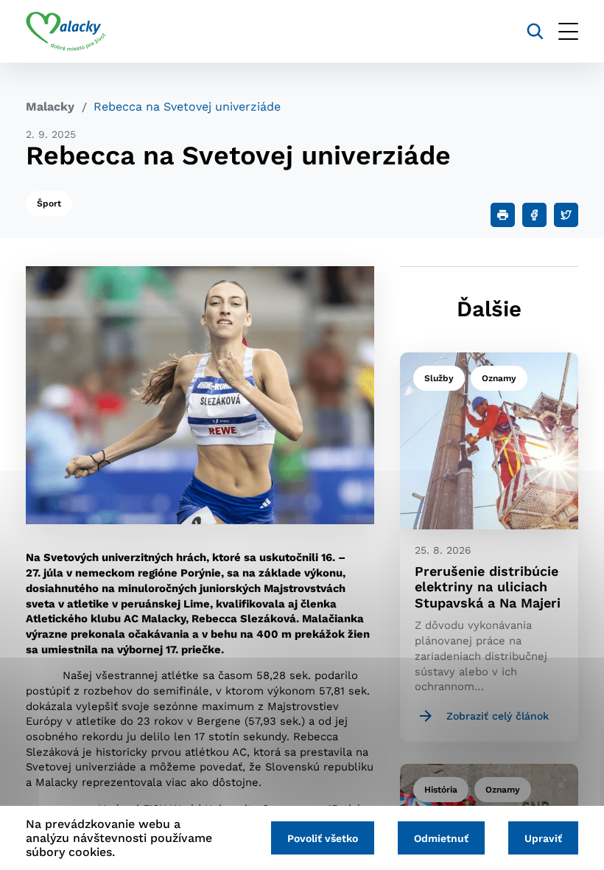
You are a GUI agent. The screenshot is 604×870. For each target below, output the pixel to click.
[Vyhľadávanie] (535, 31)
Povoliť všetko (322, 838)
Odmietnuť (441, 838)
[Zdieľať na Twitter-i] (566, 215)
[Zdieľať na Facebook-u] (534, 215)
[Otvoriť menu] (568, 31)
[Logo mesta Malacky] (66, 32)
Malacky (50, 107)
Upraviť (543, 838)
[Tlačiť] (503, 215)
